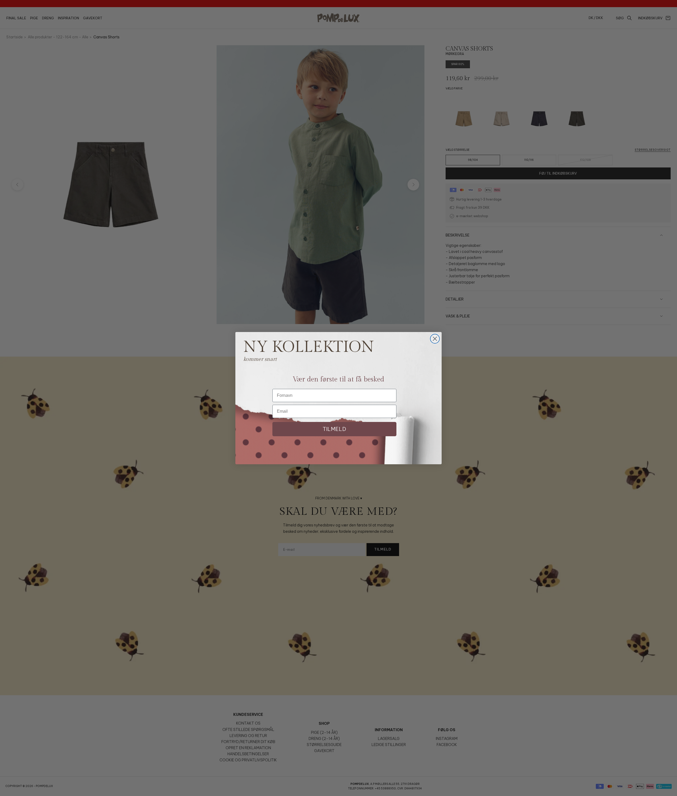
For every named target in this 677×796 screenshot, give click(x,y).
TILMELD (334, 429)
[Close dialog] (435, 338)
